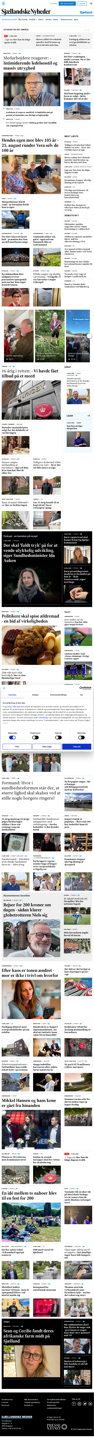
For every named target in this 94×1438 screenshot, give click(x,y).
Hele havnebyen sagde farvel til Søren (76, 934)
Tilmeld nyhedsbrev (32, 1402)
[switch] (35, 737)
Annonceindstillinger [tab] (58, 695)
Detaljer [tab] (35, 695)
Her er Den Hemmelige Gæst (14, 675)
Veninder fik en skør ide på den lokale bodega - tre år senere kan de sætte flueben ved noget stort (77, 1197)
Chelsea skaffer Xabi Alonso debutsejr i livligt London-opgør (76, 656)
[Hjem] (3, 3)
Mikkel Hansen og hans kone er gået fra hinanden (29, 1102)
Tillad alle (77, 747)
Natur (14, 1154)
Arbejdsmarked (17, 1246)
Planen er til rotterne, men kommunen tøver (14, 1158)
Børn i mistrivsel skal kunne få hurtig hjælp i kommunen (76, 540)
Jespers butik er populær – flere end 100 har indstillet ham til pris (77, 823)
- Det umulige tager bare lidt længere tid (77, 1253)
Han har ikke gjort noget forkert (75, 622)
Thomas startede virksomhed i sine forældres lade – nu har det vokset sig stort (77, 1291)
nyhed (75, 142)
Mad (47, 233)
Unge (44, 1023)
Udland (67, 221)
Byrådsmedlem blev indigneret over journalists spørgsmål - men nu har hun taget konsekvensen (15, 279)
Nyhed (15, 53)
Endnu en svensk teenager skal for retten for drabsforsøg (46, 1159)
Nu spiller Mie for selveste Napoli (76, 901)
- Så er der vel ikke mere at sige (77, 147)
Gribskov (67, 1284)
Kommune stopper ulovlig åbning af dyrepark (77, 181)
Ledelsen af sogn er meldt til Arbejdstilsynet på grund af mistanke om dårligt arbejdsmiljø (29, 114)
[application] (19, 336)
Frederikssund (7, 135)
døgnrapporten (76, 154)
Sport (76, 19)
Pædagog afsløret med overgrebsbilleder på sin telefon (15, 1029)
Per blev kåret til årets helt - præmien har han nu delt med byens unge (15, 239)
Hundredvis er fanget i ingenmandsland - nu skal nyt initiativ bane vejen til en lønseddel (45, 1030)
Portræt (16, 1326)
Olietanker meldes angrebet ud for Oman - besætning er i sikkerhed (76, 226)
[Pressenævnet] (57, 1425)
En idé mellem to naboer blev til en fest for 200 (29, 1195)
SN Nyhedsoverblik (9, 19)
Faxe (66, 1188)
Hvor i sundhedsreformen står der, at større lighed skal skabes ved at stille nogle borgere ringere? (31, 790)
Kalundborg (69, 778)
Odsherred (37, 856)
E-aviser (53, 3)
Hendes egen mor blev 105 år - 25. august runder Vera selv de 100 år (30, 145)
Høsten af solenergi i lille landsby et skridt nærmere (76, 1364)
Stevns (36, 271)
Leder (79, 423)
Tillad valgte (47, 747)
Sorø (4, 198)
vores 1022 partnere (15, 706)
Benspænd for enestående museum (44, 1288)
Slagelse (5, 459)
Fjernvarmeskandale (42, 858)
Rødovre (67, 246)
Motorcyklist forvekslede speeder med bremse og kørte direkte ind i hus (77, 160)
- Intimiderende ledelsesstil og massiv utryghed (30, 63)
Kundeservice (7, 1399)
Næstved (5, 611)
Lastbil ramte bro (46, 39)
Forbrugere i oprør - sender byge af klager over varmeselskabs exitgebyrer (45, 865)
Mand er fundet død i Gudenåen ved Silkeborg (76, 285)
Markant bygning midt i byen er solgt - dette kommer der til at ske (77, 96)
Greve (73, 36)
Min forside (23, 19)
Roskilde (5, 271)
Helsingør (7, 900)
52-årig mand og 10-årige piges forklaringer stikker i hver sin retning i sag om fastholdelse (15, 824)
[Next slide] (89, 336)
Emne (40, 19)
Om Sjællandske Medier (56, 1399)
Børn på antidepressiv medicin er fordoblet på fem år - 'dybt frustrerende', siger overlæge (77, 577)
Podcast (16, 541)
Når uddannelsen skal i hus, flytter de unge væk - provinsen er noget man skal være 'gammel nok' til (77, 1330)
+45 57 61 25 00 (14, 1429)
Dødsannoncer (66, 19)
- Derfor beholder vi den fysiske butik (46, 824)
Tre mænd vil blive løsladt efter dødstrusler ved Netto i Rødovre (78, 251)
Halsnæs (5, 669)
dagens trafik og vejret (83, 167)
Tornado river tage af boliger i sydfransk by (75, 275)
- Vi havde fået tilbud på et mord (30, 373)
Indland (19, 424)
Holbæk (67, 90)
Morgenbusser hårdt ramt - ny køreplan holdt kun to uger (15, 204)
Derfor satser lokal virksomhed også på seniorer (13, 1252)
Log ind (82, 3)
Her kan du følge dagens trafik (77, 171)
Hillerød (67, 177)
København (68, 616)
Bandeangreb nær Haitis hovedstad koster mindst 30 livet (78, 264)
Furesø (4, 366)
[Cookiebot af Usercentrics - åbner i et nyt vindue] (81, 688)
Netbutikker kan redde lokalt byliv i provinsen (15, 1067)
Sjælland (8, 36)
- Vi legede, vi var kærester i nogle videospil (47, 278)
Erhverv (49, 19)
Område (32, 19)
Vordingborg (7, 233)
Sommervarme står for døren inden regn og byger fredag (77, 1102)
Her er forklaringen (15, 504)
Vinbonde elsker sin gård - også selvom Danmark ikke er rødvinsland (44, 240)
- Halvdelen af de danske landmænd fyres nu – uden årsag (78, 382)
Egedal (66, 895)
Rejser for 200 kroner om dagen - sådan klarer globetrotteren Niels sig (27, 910)
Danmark (67, 202)
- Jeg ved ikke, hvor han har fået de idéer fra (15, 468)
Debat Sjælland (17, 856)
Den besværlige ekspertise (74, 427)
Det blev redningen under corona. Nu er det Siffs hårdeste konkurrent (77, 60)
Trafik (75, 966)
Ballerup (5, 1246)
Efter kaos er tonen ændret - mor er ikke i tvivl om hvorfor (30, 972)
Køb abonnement (67, 3)
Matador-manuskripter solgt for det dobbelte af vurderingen (15, 430)
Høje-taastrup (7, 499)
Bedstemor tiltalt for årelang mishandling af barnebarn (77, 1029)
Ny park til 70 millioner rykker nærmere (77, 1066)
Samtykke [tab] (12, 695)
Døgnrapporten (53, 36)
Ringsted (6, 53)
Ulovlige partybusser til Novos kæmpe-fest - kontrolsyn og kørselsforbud (76, 194)
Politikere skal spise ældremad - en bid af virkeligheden (30, 618)
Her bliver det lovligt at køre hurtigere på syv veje (77, 971)
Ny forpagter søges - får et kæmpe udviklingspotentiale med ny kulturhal (77, 785)
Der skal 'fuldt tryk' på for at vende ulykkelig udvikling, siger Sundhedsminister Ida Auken (30, 552)
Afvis (17, 747)
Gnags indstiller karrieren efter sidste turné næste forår (45, 1067)
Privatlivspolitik (53, 1402)
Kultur (16, 233)
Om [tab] (81, 695)
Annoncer (5, 1405)
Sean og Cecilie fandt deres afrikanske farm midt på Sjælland (28, 1336)
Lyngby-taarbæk (8, 424)
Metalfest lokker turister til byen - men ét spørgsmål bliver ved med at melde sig (15, 1291)
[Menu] (91, 3)
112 (15, 36)
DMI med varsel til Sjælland (17, 39)
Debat (55, 19)
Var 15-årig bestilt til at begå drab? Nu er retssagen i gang (46, 505)
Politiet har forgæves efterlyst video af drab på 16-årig (76, 207)
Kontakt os (28, 1405)
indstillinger (43, 717)
